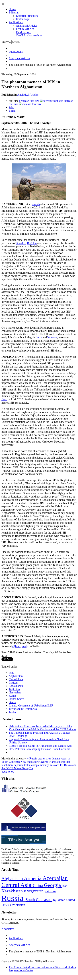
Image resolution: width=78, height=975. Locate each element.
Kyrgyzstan (34, 891)
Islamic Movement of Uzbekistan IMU (31, 705)
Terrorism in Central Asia (23, 708)
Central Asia (16, 679)
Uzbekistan (17, 905)
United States (16, 698)
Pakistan (13, 682)
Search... (6, 41)
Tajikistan (14, 689)
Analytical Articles (26, 25)
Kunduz (21, 243)
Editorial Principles (27, 15)
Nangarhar (15, 692)
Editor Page (22, 19)
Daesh (12, 702)
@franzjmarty (20, 646)
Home (12, 9)
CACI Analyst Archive (29, 35)
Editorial (14, 12)
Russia (13, 898)
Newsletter (7, 928)
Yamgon (52, 337)
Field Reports (23, 32)
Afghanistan (16, 676)
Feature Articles (25, 28)
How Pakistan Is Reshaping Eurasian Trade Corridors (39, 749)
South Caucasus (39, 899)
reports (36, 204)
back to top (7, 771)
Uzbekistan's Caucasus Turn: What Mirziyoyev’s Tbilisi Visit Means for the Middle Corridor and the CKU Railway (42, 728)
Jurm (39, 337)
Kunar (12, 695)
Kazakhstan (12, 890)
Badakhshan (16, 685)
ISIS (11, 672)
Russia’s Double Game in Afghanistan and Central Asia (40, 745)
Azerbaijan (55, 878)
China (38, 885)
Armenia (33, 878)
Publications (16, 22)
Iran (64, 886)
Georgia (53, 885)
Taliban (13, 712)
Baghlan (32, 243)
